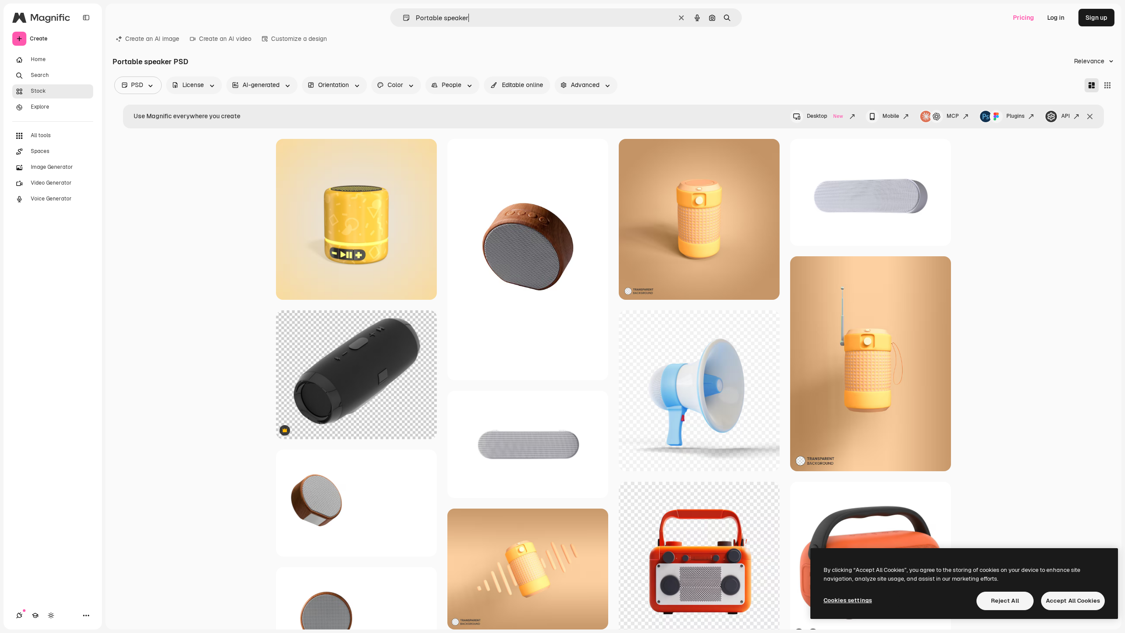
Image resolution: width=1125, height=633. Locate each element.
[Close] (1089, 116)
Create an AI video (225, 39)
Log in (1055, 18)
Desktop (825, 116)
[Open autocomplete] (403, 18)
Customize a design (299, 39)
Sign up (1096, 18)
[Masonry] (1092, 85)
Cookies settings (848, 600)
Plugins (1015, 116)
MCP (953, 116)
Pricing (1023, 18)
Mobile (890, 116)
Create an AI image (152, 39)
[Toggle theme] (51, 615)
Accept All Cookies (1073, 600)
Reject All (1005, 600)
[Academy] (35, 615)
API (1065, 116)
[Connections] (19, 615)
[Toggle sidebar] (86, 18)
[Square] (1107, 85)
